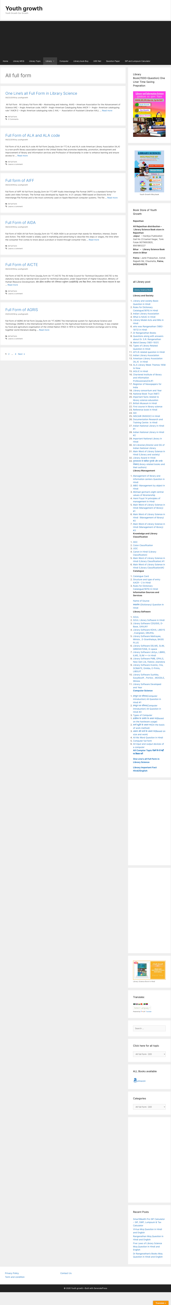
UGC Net (97, 61)
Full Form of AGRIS (21, 309)
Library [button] (49, 61)
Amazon (141, 1081)
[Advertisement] (85, 38)
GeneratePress (100, 1288)
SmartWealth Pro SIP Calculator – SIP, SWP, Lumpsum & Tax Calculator (149, 1222)
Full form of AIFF (19, 180)
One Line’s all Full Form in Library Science (41, 93)
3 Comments (13, 119)
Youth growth (24, 8)
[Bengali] (134, 1004)
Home (5, 61)
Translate (148, 1011)
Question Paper (113, 61)
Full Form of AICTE (21, 264)
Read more (107, 110)
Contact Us (66, 1273)
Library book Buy (80, 61)
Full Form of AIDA (20, 222)
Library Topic (35, 61)
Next (21, 354)
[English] (137, 1004)
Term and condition (15, 1277)
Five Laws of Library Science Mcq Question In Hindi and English (147, 1246)
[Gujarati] (139, 1004)
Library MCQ (18, 61)
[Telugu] (147, 1004)
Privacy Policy (12, 1273)
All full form (12, 117)
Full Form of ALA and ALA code (32, 135)
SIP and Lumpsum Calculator (137, 61)
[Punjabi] (144, 1004)
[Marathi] (142, 1004)
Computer (64, 61)
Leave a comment (15, 164)
